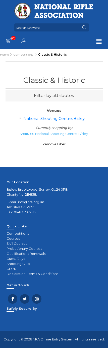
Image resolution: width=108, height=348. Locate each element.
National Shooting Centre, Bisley (54, 118)
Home (4, 54)
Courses (13, 238)
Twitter (24, 299)
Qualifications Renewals (26, 254)
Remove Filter (54, 144)
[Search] (84, 27)
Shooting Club (18, 264)
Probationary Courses (24, 249)
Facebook (12, 299)
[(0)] (8, 41)
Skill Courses (17, 243)
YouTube (36, 299)
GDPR (11, 269)
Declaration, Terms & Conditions (32, 274)
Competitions (18, 233)
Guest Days (16, 259)
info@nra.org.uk (31, 202)
